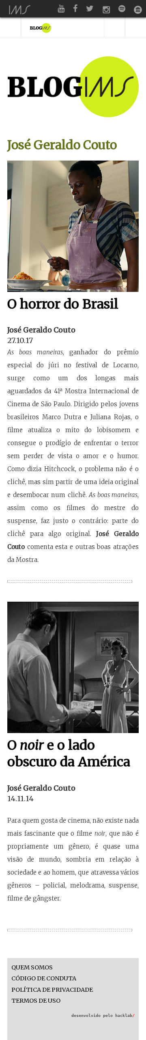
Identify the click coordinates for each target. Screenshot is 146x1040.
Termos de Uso (35, 1000)
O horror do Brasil (62, 304)
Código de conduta (43, 978)
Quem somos (32, 967)
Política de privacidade (52, 989)
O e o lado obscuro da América (68, 753)
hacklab (125, 1015)
